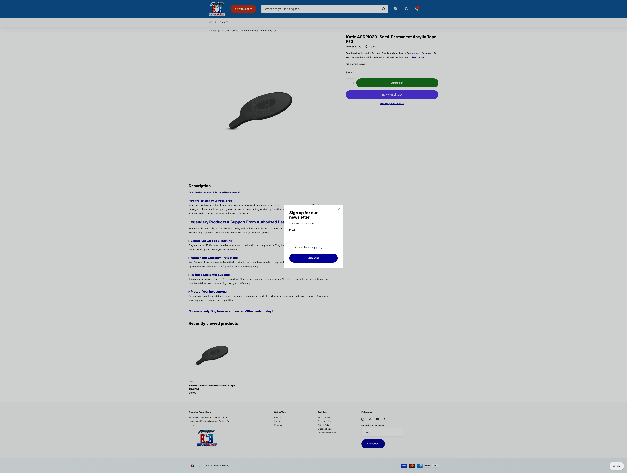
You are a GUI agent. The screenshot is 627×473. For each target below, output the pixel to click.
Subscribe (313, 258)
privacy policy (314, 247)
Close (339, 208)
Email (293, 230)
